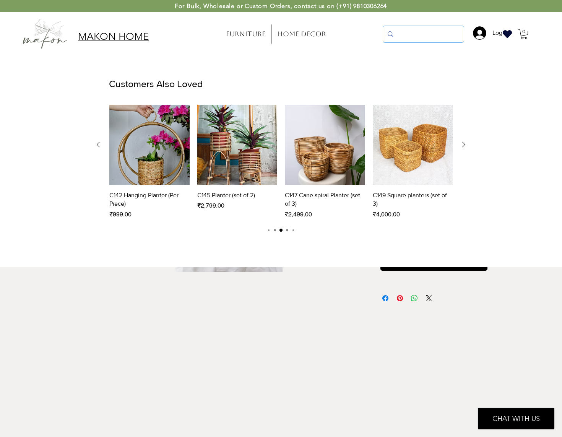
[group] (281, 161)
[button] (524, 34)
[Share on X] (429, 298)
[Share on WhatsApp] (414, 298)
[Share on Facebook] (385, 298)
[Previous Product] (98, 144)
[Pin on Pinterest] (399, 298)
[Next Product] (463, 144)
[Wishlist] (507, 34)
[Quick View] (149, 145)
